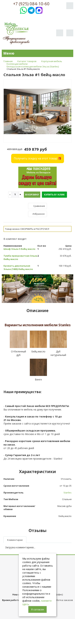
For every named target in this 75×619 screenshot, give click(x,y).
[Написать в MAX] (39, 10)
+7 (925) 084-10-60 (31, 3)
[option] (37, 111)
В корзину (32, 194)
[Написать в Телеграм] (31, 10)
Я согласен (37, 609)
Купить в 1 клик (54, 194)
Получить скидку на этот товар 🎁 (37, 158)
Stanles (67, 492)
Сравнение (39, 206)
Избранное (38, 213)
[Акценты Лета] (37, 288)
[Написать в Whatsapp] (23, 10)
